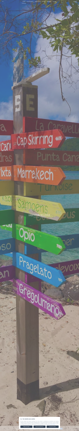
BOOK (76, 1)
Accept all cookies (52, 426)
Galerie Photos (37, 1)
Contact (54, 1)
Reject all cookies (26, 426)
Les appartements (30, 1)
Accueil (23, 1)
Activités (43, 1)
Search (60, 428)
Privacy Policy (52, 424)
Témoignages (49, 1)
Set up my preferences (39, 426)
